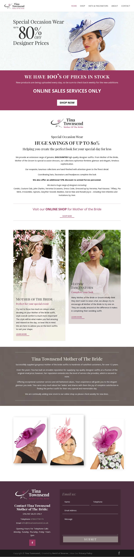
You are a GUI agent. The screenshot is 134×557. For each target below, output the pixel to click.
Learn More (21, 334)
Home (74, 6)
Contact (125, 6)
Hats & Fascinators (98, 6)
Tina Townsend (32, 553)
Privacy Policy (85, 553)
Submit (90, 539)
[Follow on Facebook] (32, 543)
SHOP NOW (67, 102)
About (114, 6)
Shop (82, 6)
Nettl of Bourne (60, 553)
